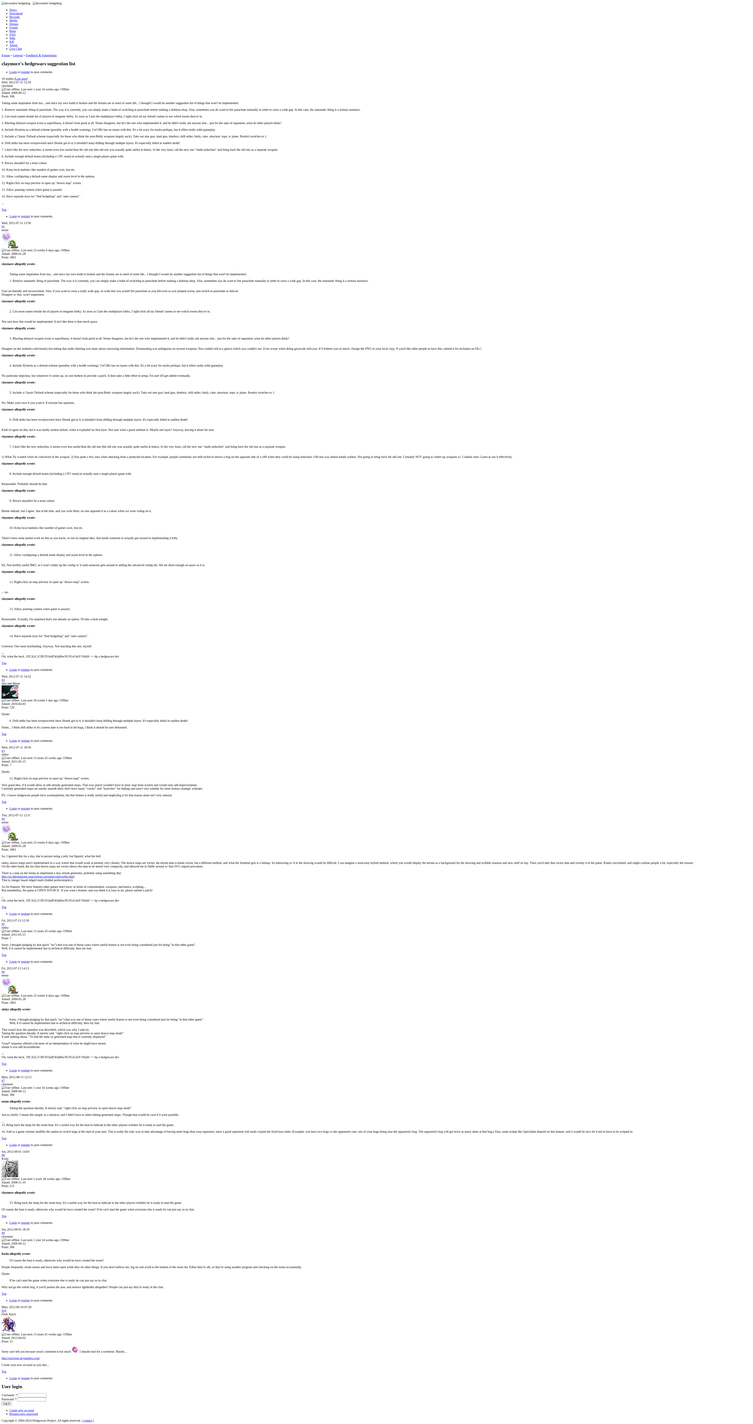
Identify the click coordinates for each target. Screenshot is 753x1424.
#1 (3, 226)
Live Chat (15, 48)
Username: (9, 1395)
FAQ (12, 34)
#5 (3, 924)
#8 (3, 1155)
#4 (3, 818)
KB (11, 41)
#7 (3, 1080)
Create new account (21, 1410)
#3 (3, 751)
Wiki (12, 38)
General (18, 55)
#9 (3, 1233)
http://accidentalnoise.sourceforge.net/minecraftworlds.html (38, 876)
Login (13, 72)
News (13, 10)
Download (16, 13)
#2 (3, 680)
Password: (9, 1399)
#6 (3, 972)
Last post (20, 78)
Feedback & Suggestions (41, 55)
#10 (4, 1310)
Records (14, 17)
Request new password (23, 1414)
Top (4, 209)
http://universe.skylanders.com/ (21, 1358)
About (13, 45)
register (25, 72)
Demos (13, 24)
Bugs (12, 31)
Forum (13, 27)
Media (13, 20)
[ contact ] (88, 1420)
